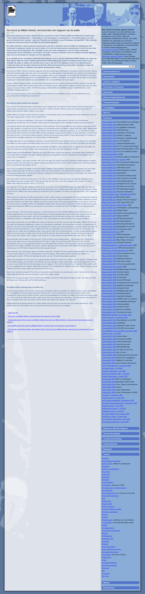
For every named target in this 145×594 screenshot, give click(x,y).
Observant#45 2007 (109, 240)
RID (103, 571)
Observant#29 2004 (109, 293)
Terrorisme (106, 573)
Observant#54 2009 (109, 213)
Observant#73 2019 (109, 151)
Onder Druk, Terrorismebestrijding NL (115, 250)
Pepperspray (106, 557)
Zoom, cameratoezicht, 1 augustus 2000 (116, 365)
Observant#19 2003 (109, 325)
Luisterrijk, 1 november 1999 (112, 395)
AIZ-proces (106, 472)
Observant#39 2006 (109, 264)
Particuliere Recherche (110, 552)
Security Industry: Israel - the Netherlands (117, 194)
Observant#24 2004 (109, 307)
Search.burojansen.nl (111, 71)
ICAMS (104, 525)
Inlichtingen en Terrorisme (113, 87)
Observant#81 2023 (109, 130)
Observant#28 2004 (109, 296)
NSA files (106, 113)
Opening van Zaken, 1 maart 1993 (114, 416)
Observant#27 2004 (109, 299)
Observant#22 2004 (109, 312)
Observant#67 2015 (109, 173)
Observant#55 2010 (109, 210)
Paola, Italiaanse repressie (111, 549)
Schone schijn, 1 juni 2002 (111, 333)
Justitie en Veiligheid (111, 82)
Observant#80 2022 (109, 133)
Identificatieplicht (108, 528)
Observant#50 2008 (109, 224)
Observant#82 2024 (109, 127)
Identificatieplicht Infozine (111, 232)
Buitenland (106, 477)
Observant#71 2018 (109, 162)
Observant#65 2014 (109, 178)
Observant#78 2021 (109, 138)
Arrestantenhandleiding (110, 154)
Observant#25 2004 (109, 304)
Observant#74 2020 (109, 149)
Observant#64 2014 (109, 181)
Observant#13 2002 (109, 347)
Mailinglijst (107, 449)
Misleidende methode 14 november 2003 (116, 315)
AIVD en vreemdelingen (110, 469)
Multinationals (107, 536)
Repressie (105, 568)
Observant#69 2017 (109, 167)
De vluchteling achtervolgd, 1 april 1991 (116, 419)
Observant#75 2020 (109, 146)
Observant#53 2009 (109, 216)
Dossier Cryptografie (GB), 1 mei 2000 (115, 374)
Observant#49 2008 (109, 226)
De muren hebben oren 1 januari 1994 (115, 414)
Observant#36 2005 (109, 274)
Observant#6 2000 (108, 379)
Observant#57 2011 (109, 202)
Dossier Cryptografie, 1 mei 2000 (114, 371)
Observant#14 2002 (109, 344)
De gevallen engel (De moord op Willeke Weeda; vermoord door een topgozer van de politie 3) (42, 326)
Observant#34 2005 (109, 280)
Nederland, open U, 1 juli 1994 (113, 411)
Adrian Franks (107, 464)
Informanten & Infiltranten (111, 530)
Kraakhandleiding (110, 444)
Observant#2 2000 (108, 390)
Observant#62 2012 (109, 186)
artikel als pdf (13, 313)
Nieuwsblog (107, 92)
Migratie (105, 533)
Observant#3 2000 (108, 387)
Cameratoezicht (107, 482)
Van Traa (105, 576)
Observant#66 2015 (109, 175)
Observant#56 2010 (109, 208)
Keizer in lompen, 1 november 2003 (115, 317)
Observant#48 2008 (109, 229)
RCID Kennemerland (109, 565)
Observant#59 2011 (109, 197)
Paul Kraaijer (106, 555)
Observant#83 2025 (109, 125)
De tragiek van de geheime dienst (114, 488)
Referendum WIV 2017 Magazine (115, 428)
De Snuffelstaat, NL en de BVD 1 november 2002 (119, 331)
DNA (103, 498)
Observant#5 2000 (108, 382)
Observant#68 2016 (109, 170)
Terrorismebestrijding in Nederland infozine (117, 245)
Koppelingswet (107, 520)
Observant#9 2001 (108, 358)
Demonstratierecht (108, 493)
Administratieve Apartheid (111, 461)
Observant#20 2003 (109, 323)
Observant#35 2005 (109, 277)
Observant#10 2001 (109, 355)
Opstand (105, 544)
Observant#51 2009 (109, 221)
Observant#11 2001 (109, 352)
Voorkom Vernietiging (111, 433)
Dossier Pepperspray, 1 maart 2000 (114, 376)
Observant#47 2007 (109, 234)
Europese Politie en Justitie (111, 509)
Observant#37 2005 (109, 272)
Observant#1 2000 (108, 392)
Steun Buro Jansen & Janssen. (113, 56)
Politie (104, 560)
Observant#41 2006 (109, 258)
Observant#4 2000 (108, 384)
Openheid (105, 541)
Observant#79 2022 (109, 135)
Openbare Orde (107, 539)
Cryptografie (106, 485)
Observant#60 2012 (109, 192)
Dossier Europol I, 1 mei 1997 (112, 406)
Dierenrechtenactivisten (110, 496)
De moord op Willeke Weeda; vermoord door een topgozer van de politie (43, 30)
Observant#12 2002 (109, 349)
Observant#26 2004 (109, 301)
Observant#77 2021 (109, 141)
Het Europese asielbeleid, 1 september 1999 (118, 400)
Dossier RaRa (107, 504)
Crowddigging (108, 108)
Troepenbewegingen (111, 102)
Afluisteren (106, 466)
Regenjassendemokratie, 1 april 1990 (115, 422)
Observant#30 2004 (109, 291)
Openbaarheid (108, 76)
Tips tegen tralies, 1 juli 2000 (112, 368)
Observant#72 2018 (109, 157)
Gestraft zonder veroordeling (112, 267)
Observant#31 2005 (109, 288)
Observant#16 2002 (109, 339)
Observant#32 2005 (109, 285)
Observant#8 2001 (108, 360)
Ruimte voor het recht (109, 248)
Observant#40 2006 (109, 261)
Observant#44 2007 (109, 242)
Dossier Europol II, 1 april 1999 (113, 398)
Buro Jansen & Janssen (110, 49)
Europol (105, 514)
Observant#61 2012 (109, 189)
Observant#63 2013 (109, 183)
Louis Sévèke (107, 522)
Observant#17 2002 (109, 336)
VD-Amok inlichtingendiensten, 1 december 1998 (119, 403)
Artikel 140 (106, 474)
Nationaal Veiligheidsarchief (114, 97)
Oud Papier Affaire (108, 547)
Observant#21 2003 (109, 320)
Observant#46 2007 (109, 237)
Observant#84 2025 (109, 122)
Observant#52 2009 (109, 218)
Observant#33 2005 (109, 283)
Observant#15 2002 (109, 341)
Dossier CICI (106, 501)
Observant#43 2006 (109, 253)
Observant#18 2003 (109, 328)
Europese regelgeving (110, 512)
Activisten (105, 458)
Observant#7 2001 (108, 363)
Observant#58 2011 (109, 200)
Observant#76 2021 (109, 143)
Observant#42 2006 (109, 256)
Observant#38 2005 (109, 269)
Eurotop (105, 517)
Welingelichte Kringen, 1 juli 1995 (114, 408)
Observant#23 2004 (109, 309)
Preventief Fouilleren (109, 563)
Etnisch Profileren (108, 506)
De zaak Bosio (107, 490)
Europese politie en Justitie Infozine (114, 205)
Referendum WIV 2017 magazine (114, 159)
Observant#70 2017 (109, 165)
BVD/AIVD (105, 480)
